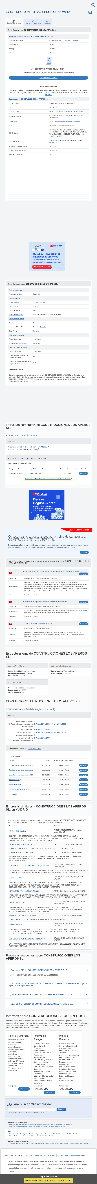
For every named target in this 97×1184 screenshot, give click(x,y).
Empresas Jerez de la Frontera (79, 1143)
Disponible (36, 294)
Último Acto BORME (16, 315)
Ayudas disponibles (56, 1124)
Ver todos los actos (34, 749)
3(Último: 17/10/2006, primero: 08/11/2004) (50, 732)
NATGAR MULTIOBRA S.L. (18, 902)
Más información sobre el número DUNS (69, 111)
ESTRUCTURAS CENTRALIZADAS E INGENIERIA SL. (27, 939)
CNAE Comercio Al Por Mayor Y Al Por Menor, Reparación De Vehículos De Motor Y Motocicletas (37, 1134)
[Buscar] (93, 5)
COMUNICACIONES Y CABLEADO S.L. (22, 852)
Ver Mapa (76, 40)
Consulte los (48, 479)
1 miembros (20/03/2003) (28, 449)
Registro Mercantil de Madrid (59, 140)
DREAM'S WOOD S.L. (16, 925)
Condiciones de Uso (36, 1155)
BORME (51, 1126)
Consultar (43, 327)
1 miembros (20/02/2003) (38, 447)
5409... (52, 111)
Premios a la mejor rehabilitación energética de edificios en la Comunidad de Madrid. (51, 571)
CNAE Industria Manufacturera (49, 1136)
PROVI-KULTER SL (15, 878)
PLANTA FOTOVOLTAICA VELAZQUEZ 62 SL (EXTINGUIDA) (29, 866)
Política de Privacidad (49, 1155)
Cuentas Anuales (60, 1126)
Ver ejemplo (12, 1086)
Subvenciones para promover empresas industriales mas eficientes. (45, 602)
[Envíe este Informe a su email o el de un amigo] (90, 12)
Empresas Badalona (36, 1143)
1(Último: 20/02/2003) (42, 729)
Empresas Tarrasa (62, 1143)
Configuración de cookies (77, 1155)
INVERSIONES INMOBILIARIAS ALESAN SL (24, 891)
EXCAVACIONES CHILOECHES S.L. (21, 844)
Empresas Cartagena (49, 1143)
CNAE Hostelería (33, 1136)
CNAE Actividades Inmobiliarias (18, 1136)
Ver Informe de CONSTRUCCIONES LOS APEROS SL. (48, 1181)
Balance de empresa (15, 1124)
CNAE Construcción (72, 1134)
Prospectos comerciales (42, 1124)
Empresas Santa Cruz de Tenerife (18, 1143)
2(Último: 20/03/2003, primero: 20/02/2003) (50, 724)
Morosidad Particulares (40, 1126)
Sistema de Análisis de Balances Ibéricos (20, 1126)
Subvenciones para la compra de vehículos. (37, 623)
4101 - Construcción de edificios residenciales (64, 122)
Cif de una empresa (28, 1124)
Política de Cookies (63, 1155)
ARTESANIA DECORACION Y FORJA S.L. (23, 915)
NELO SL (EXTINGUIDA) (17, 831)
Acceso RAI (67, 1124)
